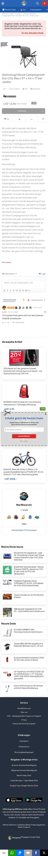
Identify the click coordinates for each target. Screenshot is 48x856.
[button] (24, 418)
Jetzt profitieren (24, 436)
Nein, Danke (24, 440)
